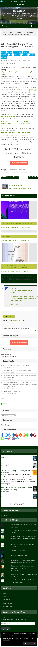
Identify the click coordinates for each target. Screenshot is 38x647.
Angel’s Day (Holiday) (10, 176)
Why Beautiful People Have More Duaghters (16, 172)
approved (4, 76)
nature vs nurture (8, 117)
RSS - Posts (5, 404)
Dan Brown (5, 459)
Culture (25, 52)
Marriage (17, 54)
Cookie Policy (6, 640)
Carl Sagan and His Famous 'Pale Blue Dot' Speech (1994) (23, 526)
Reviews (4, 57)
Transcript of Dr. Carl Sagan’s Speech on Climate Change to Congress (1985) (20, 376)
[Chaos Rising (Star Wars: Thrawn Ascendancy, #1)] (35, 465)
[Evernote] (2, 438)
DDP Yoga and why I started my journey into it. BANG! (24, 532)
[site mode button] (32, 26)
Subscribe (5, 629)
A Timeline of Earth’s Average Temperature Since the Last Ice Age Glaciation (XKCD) (19, 267)
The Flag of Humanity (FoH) (19, 555)
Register (5, 593)
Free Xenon (19, 11)
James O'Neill (26, 60)
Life (10, 54)
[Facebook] (2, 435)
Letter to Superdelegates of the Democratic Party (19, 223)
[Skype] (17, 438)
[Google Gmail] (9, 438)
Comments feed (7, 603)
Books (3, 52)
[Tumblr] (31, 435)
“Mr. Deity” (6, 236)
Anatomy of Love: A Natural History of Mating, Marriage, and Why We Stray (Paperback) (16, 123)
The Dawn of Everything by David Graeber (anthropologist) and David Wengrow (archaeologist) (23, 568)
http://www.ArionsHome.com (20, 189)
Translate (14, 356)
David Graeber (6, 472)
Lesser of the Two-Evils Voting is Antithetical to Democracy (24, 575)
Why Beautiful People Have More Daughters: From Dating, (18, 73)
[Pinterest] (17, 435)
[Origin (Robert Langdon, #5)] (35, 458)
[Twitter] (9, 435)
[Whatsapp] (27, 435)
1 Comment (13, 63)
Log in (4, 596)
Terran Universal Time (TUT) (11, 391)
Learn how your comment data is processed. (18, 331)
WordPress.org (7, 606)
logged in (16, 320)
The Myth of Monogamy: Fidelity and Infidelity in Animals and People (15, 134)
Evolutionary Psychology (26, 90)
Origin (3, 457)
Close (2, 398)
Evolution (4, 54)
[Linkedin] (13, 435)
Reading (31, 54)
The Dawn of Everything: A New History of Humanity (17, 471)
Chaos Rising (5, 464)
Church (9, 52)
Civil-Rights (17, 52)
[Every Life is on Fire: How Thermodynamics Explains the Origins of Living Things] (35, 489)
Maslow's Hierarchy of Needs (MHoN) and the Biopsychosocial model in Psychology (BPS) (23, 538)
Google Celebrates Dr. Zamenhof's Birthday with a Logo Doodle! (24, 581)
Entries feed (6, 600)
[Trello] (6, 438)
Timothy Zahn (6, 465)
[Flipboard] (35, 435)
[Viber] (13, 438)
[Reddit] (20, 435)
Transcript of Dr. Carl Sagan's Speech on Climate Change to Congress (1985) (23, 561)
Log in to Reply (12, 305)
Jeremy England (6, 491)
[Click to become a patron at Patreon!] (19, 163)
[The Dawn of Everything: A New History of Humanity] (35, 472)
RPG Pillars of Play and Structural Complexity (16, 366)
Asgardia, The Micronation (18, 550)
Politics (24, 54)
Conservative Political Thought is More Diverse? (17, 370)
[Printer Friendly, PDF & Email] (28, 67)
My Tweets (4, 515)
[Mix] (24, 435)
